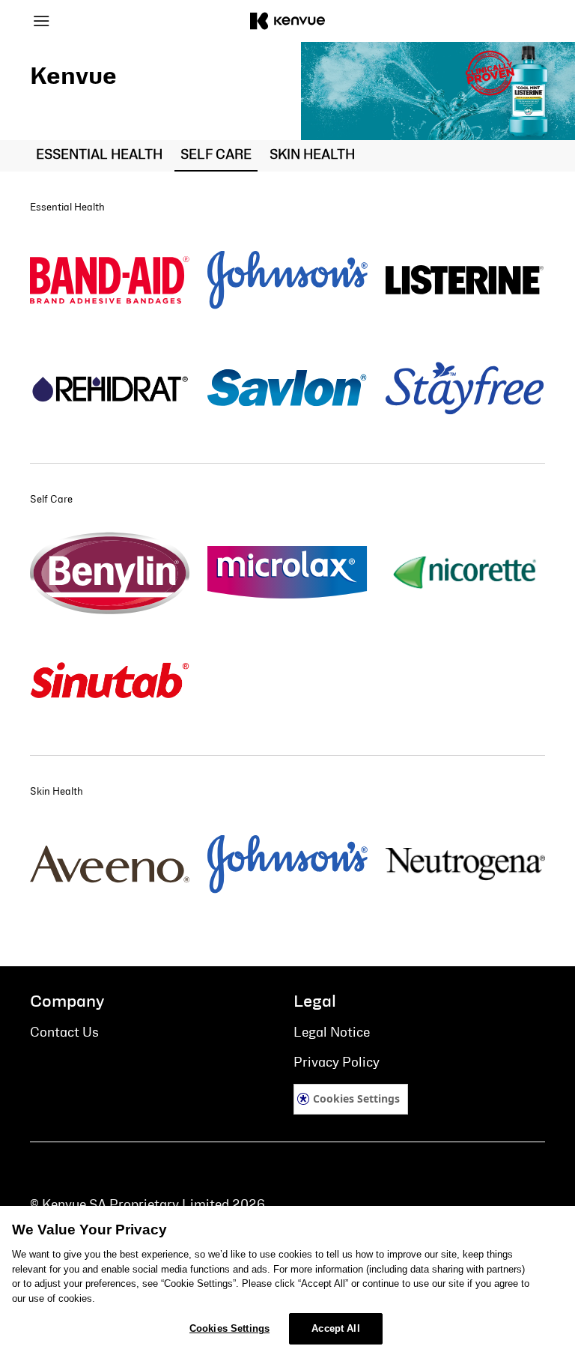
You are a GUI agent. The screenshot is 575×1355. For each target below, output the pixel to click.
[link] (109, 280)
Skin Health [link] (312, 155)
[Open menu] (94, 21)
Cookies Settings (356, 1098)
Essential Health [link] (99, 155)
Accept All (335, 1328)
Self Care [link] (216, 155)
